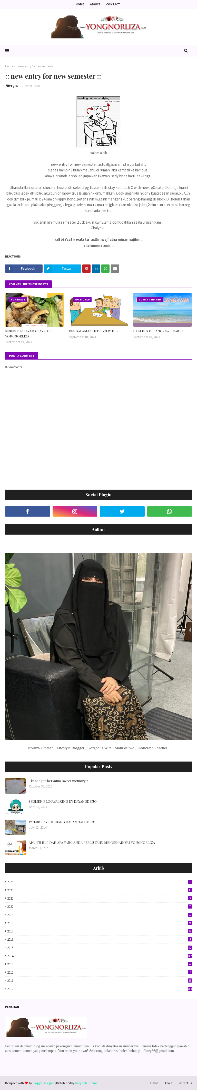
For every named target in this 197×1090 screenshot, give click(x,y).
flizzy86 (11, 86)
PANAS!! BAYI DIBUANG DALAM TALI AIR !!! (62, 822)
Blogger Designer (43, 1083)
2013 (99, 964)
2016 (99, 939)
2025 (99, 882)
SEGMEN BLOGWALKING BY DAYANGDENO (63, 801)
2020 (99, 906)
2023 (99, 890)
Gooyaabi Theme (86, 1083)
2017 (99, 931)
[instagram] (75, 511)
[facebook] (27, 511)
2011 (99, 980)
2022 (99, 898)
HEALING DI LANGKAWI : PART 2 (158, 331)
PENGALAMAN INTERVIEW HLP (94, 331)
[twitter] (122, 511)
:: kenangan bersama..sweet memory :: (58, 780)
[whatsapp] (169, 511)
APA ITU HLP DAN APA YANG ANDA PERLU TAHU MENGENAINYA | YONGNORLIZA (92, 842)
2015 (99, 948)
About (95, 4)
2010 (99, 989)
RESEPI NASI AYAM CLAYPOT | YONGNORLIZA (28, 333)
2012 (99, 972)
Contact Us (185, 1083)
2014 (99, 956)
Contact (113, 4)
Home (80, 4)
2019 (99, 915)
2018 (99, 923)
